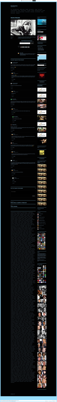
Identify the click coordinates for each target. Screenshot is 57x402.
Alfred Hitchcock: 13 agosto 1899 (40, 180)
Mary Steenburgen (13, 326)
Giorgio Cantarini (21, 272)
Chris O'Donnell (27, 241)
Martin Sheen (33, 324)
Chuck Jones (29, 244)
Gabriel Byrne (14, 268)
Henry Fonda (21, 278)
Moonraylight (20, 188)
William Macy (26, 380)
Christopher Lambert (13, 243)
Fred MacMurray (26, 267)
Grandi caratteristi (28, 274)
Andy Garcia (19, 219)
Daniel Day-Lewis (16, 249)
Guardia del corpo (22, 275)
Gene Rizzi (33, 269)
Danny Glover (27, 249)
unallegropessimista (15, 83)
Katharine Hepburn (19, 305)
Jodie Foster (33, 297)
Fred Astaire (19, 267)
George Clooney (21, 270)
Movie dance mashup (24, 333)
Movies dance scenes (29, 333)
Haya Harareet (19, 277)
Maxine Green (19, 328)
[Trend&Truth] (42, 280)
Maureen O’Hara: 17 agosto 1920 (40, 176)
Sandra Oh (22, 358)
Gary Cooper (28, 268)
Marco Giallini (12, 323)
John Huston (27, 299)
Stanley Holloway (27, 363)
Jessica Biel (28, 295)
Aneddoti (25, 219)
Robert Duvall (12, 352)
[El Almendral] (40, 278)
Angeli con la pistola (32, 219)
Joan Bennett (30, 296)
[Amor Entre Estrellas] (45, 273)
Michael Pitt (20, 330)
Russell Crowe (26, 356)
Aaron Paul (15, 213)
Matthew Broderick (19, 327)
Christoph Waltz (25, 244)
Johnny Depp (23, 300)
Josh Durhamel (12, 302)
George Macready (29, 270)
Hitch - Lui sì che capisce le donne (21, 279)
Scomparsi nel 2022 (27, 359)
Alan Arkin (34, 214)
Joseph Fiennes (33, 301)
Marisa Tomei (29, 323)
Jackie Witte (40, 215)
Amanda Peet (30, 217)
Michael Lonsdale (16, 330)
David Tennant (16, 251)
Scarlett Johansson (19, 359)
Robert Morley (22, 352)
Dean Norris (26, 251)
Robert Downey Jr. (32, 351)
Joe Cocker (12, 298)
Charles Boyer (22, 239)
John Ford (30, 298)
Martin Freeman (26, 324)
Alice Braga (29, 216)
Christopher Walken (22, 244)
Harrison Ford (25, 276)
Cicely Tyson (32, 244)
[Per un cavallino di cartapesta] (42, 270)
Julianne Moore (31, 302)
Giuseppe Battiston (29, 273)
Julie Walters (12, 304)
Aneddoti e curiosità (22, 9)
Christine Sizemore (19, 242)
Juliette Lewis (32, 303)
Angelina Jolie (12, 220)
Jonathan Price (21, 301)
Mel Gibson (33, 328)
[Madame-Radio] (43, 280)
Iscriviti (32, 43)
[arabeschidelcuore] (45, 266)
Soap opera (22, 362)
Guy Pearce (25, 275)
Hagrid (34, 275)
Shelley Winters (27, 360)
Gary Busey (26, 268)
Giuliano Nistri (25, 273)
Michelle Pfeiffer (23, 331)
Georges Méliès (19, 271)
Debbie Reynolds (29, 251)
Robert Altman (22, 351)
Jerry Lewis (23, 295)
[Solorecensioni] (45, 280)
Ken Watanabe (12, 307)
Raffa (14, 108)
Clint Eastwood (19, 246)
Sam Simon (33, 357)
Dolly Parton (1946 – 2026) (40, 47)
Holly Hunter (26, 279)
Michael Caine (25, 329)
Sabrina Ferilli (19, 357)
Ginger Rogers (16, 272)
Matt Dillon (12, 327)
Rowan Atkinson (16, 356)
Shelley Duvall (24, 360)
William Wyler (29, 380)
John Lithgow (16, 300)
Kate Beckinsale (31, 304)
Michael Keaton (12, 330)
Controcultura (15, 247)
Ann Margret (31, 222)
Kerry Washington (19, 307)
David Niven (29, 250)
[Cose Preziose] (40, 275)
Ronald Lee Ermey (16, 355)
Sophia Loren (24, 362)
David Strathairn (12, 251)
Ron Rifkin (20, 355)
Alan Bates (12, 215)
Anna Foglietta (30, 220)
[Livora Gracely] (40, 268)
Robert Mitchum (18, 352)
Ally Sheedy (25, 217)
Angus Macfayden (20, 220)
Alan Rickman (15, 215)
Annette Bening (25, 222)
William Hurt (23, 380)
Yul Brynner (25, 381)
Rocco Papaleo (19, 354)
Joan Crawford (33, 296)
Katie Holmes (33, 305)
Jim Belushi (18, 296)
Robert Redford (16, 353)
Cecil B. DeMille (12, 239)
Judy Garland (28, 302)
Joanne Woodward (19, 297)
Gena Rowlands (23, 269)
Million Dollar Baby (22, 332)
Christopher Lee (17, 243)
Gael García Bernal (22, 268)
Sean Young (18, 360)
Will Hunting (27, 379)
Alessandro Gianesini (15, 62)
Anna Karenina (12, 221)
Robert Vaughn (31, 353)
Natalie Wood (12, 335)
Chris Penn (30, 241)
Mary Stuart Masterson (17, 326)
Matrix (27, 326)
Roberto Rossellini (30, 352)
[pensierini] (38, 280)
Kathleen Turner (23, 305)
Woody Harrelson (21, 381)
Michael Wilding (12, 331)
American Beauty (19, 218)
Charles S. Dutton (12, 240)
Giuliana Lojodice (21, 273)
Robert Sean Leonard (20, 353)
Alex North (20, 216)
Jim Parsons (24, 296)
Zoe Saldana (30, 381)
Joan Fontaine (15, 297)
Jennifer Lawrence (12, 295)
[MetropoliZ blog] (40, 273)
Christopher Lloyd (21, 243)
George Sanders (12, 271)
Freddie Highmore (22, 267)
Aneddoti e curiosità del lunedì (41, 49)
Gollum (22, 274)
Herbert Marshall (31, 278)
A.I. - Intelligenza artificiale (30, 212)
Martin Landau (30, 324)
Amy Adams (23, 218)
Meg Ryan (28, 328)
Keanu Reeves (15, 306)
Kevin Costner (25, 307)
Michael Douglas (29, 329)
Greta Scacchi (18, 275)
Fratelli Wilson (16, 267)
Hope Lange (29, 279)
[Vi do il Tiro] (38, 282)
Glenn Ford (15, 274)
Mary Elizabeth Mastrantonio (21, 325)
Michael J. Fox (32, 329)
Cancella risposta (35, 188)
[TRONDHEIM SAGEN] (38, 270)
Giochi (18, 272)
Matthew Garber (23, 327)
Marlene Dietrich (16, 324)
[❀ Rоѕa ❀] (43, 266)
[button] (39, 288)
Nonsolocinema (14, 5)
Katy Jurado (12, 306)
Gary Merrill (31, 268)
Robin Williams (12, 354)
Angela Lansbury (28, 219)
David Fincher (15, 250)
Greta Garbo (15, 275)
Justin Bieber (15, 304)
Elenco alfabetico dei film (16, 9)
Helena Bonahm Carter (32, 277)
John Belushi (18, 298)
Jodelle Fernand (27, 297)
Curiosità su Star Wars (17, 248)
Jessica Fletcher (31, 295)
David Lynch (23, 250)
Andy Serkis (22, 219)
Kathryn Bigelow (27, 305)
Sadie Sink (22, 357)
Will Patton (33, 380)
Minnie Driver (29, 332)
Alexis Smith (17, 216)
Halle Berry (16, 276)
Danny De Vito (23, 249)
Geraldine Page (22, 271)
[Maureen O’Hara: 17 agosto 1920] (41, 178)
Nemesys (13, 160)
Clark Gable (23, 245)
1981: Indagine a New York (18, 212)
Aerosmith (18, 214)
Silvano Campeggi (33, 361)
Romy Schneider (12, 355)
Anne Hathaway (15, 222)
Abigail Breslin (18, 213)
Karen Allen (18, 304)
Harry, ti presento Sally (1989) (40, 103)
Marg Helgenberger (16, 323)
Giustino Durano (33, 273)
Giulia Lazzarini (17, 273)
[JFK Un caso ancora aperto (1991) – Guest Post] (41, 112)
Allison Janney (15, 217)
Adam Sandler (26, 213)
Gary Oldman (12, 269)
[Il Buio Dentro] (40, 280)
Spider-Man (18, 363)
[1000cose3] (43, 270)
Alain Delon (28, 214)
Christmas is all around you (24, 242)
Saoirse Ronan (29, 358)
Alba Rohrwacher (21, 215)
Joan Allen (27, 296)
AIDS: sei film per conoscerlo (38, 10)
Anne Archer (25, 221)
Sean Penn (15, 360)
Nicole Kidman (32, 335)
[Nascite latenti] (38, 275)
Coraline (18, 247)
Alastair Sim (18, 215)
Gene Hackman (27, 269)
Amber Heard (16, 218)
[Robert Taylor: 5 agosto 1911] (41, 191)
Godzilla (20, 274)
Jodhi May (30, 297)
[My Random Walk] (43, 268)
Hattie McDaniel (15, 277)
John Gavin (12, 299)
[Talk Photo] (43, 273)
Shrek (14, 361)
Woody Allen (18, 381)
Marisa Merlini (26, 323)
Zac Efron (28, 381)
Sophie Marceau (28, 362)
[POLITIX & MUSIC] (45, 278)
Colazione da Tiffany (27, 246)
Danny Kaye (30, 249)
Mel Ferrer (30, 328)
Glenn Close (12, 274)
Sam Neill (30, 357)
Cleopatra (16, 246)
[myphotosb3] (45, 275)
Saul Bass (12, 359)
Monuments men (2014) (41, 225)
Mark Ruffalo (32, 323)
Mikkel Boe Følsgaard (13, 332)
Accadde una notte (22, 213)
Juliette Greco (29, 303)
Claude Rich (29, 245)
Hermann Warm (12, 279)
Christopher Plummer (13, 244)
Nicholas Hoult (23, 335)
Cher (34, 240)
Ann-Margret (23, 220)
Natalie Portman (33, 334)
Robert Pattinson (12, 353)
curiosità (30, 247)
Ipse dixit (19, 10)
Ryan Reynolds (15, 357)
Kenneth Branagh (28, 306)
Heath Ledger (25, 277)
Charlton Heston (28, 240)
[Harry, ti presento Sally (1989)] (41, 106)
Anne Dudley (12, 222)
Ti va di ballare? (28, 10)
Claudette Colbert (33, 245)
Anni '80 (28, 222)
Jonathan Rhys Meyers (26, 301)
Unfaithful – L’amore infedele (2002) (41, 137)
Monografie (26, 9)
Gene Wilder (15, 270)
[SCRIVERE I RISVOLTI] (43, 278)
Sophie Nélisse (31, 362)
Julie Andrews (18, 303)
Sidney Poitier (21, 361)
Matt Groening (15, 327)
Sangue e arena (25, 358)
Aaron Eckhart (12, 213)
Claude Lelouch (26, 245)
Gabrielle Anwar (18, 268)
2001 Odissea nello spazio (24, 212)
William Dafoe (12, 380)
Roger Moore (28, 354)
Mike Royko (33, 331)
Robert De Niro (28, 351)
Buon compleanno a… (31, 9)
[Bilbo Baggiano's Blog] (42, 277)
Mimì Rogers (25, 332)
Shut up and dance (18, 361)
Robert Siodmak (24, 353)
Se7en (32, 359)
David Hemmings (19, 250)
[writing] (40, 282)
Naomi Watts (24, 334)
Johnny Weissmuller (27, 300)
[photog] (40, 270)
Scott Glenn (30, 359)
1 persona (13, 104)
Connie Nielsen (12, 247)
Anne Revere (22, 222)
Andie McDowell (12, 219)
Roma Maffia (31, 354)
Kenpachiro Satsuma (33, 306)
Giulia (15, 273)
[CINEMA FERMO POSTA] (40, 277)
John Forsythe (33, 298)
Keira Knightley (18, 306)
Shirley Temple (12, 361)
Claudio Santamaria (13, 246)
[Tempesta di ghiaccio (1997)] (41, 129)
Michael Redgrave (23, 330)
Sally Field (25, 357)
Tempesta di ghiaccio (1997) (40, 126)
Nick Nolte (27, 335)
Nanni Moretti (21, 334)
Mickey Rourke (30, 331)
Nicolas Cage (29, 335)
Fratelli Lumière (12, 267)
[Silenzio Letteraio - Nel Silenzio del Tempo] (45, 277)
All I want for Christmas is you (20, 217)
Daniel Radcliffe (20, 249)
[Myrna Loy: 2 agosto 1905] (41, 195)
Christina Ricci (15, 242)
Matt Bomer (29, 326)
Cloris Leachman (23, 246)
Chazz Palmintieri (32, 240)
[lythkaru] (45, 268)
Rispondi (12, 70)
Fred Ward (33, 267)
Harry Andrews (28, 276)
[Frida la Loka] (42, 266)
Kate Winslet (15, 305)
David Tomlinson (19, 251)
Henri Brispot (18, 278)
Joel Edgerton (15, 298)
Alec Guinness (31, 215)
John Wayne (15, 301)
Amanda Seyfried (12, 218)
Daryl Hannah (12, 250)
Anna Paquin (19, 221)
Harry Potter (12, 277)
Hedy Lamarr (28, 277)
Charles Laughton (33, 239)
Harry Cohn (32, 276)
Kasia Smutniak (27, 304)
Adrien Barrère (12, 214)
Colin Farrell (31, 246)
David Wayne (23, 251)
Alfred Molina (26, 216)
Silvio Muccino (12, 362)
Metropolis (22, 329)
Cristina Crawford (27, 247)
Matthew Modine (32, 327)
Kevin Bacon (22, 307)
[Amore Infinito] (38, 268)
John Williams (18, 301)
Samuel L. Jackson (12, 358)
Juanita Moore (15, 302)
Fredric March (30, 267)
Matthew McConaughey (27, 327)
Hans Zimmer (22, 276)
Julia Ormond (12, 303)
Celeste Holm (18, 239)
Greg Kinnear (32, 274)
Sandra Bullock (16, 358)
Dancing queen (12, 249)
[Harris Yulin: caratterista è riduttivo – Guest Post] (41, 124)
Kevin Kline (29, 307)
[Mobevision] (42, 282)
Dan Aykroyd (28, 248)
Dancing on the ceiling (32, 248)
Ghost (29, 271)
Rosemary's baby (12, 356)
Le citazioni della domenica (14, 10)
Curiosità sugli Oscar (13, 248)
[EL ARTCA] (43, 275)
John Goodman (18, 299)
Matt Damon (32, 326)
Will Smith (12, 381)
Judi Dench (21, 302)
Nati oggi (36, 9)
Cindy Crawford (12, 245)
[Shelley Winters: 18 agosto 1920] (41, 174)
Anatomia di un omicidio (30, 218)
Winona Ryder (15, 381)
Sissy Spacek (19, 362)
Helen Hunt (12, 278)
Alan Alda (31, 214)
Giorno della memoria (26, 272)
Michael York (16, 331)
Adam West (29, 213)
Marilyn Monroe (22, 323)
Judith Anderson (24, 302)
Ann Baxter (22, 221)
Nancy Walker (17, 334)
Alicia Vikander (12, 217)
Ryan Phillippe (12, 357)
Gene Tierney (12, 270)
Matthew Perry (12, 328)
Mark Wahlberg (12, 324)
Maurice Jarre (15, 328)
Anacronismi (26, 218)
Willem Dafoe (24, 379)
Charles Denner (29, 239)
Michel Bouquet (19, 331)
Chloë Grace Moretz (19, 241)
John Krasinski (30, 299)
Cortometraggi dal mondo (22, 247)
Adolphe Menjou (32, 213)
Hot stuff (32, 279)
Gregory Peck (12, 275)
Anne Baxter (31, 221)
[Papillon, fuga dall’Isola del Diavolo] (42, 271)
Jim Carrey (21, 296)
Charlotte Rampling (24, 240)
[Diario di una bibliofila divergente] (45, 282)
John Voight (12, 301)
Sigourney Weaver (29, 361)
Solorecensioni (38, 70)
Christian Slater (12, 242)
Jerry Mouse (25, 295)
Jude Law (19, 302)
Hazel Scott (22, 277)
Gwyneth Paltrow (28, 275)
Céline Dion (21, 248)
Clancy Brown (20, 245)
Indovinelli (43, 10)
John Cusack (27, 298)
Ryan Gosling (32, 356)
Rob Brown (19, 351)
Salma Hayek (27, 357)
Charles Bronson (25, 239)
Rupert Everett (23, 356)
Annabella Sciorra (27, 220)
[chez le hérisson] (42, 268)
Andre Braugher (16, 219)
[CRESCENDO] (43, 282)
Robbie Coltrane (15, 351)
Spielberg (21, 363)
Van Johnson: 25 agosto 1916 (40, 163)
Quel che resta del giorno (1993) (40, 98)
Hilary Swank (16, 279)
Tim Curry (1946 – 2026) (40, 48)
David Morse (26, 250)
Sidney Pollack (25, 361)
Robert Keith (15, 352)
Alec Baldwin (28, 215)
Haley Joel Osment (13, 276)
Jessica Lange (12, 296)
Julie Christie (22, 303)
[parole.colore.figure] (43, 277)
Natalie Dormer (29, 334)
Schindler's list (23, 359)
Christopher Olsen (29, 243)
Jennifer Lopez (16, 295)
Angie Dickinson (15, 220)
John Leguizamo (12, 300)
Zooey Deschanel (12, 382)
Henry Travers (24, 278)
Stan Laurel (24, 363)
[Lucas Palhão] (38, 271)
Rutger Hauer (29, 356)
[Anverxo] (38, 273)
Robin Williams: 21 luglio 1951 (42, 220)
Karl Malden (24, 304)
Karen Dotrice (21, 304)
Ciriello (15, 245)
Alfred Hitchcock (22, 216)
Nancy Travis (14, 334)
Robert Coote (25, 351)
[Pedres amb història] (42, 273)
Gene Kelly (30, 269)
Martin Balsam (23, 324)
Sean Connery (12, 360)
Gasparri (17, 269)
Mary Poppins (30, 325)
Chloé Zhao (16, 241)
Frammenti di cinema (23, 10)
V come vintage (42, 158)
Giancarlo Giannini (32, 271)
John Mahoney (19, 300)
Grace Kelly (25, 274)
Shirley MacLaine (31, 360)
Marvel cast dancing (16, 325)
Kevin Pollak (31, 307)
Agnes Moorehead (22, 214)
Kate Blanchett (12, 305)
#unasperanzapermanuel (13, 212)
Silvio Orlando (15, 362)
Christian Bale (33, 241)
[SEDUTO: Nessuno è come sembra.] (45, 271)
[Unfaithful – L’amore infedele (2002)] (41, 141)
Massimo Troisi (21, 326)
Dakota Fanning (24, 248)
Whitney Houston (16, 379)
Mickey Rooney (26, 331)
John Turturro (33, 300)
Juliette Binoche (25, 303)
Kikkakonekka (14, 124)
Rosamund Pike (31, 355)
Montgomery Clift (16, 333)
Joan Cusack (12, 297)
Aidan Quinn (25, 214)
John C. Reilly (21, 298)
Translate (42, 32)
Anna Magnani (15, 221)
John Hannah (22, 299)
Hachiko (32, 275)
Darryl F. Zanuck (33, 249)
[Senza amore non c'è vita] (40, 266)
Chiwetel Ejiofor (12, 241)
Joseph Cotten (30, 301)
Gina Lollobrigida (12, 272)
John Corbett (24, 298)
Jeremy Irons (20, 295)
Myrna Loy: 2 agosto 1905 (40, 193)
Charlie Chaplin (16, 240)
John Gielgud (15, 299)
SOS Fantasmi (12, 363)
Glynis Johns (18, 274)
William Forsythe (16, 380)
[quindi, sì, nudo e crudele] (38, 277)
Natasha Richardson (16, 335)
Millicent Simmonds (18, 332)
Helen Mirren (15, 278)
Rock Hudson (22, 354)
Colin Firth (34, 246)
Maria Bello (20, 323)
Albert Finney (25, 215)
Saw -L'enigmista (15, 359)
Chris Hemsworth (23, 241)
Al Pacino (28, 217)
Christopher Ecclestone (30, 242)
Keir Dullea (22, 306)
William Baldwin (30, 379)
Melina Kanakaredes (13, 329)
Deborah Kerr (33, 251)
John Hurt (25, 299)
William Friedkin (19, 380)
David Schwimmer (32, 250)
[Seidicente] (42, 278)
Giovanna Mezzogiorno (31, 272)
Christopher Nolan (25, 243)
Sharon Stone (21, 360)
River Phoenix (12, 351)
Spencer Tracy (15, 363)
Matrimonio (24, 326)
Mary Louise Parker (27, 325)
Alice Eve (32, 216)
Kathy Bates (30, 305)
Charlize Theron (20, 240)
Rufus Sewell (19, 356)
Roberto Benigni (25, 352)
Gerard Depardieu (26, 271)
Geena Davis (20, 269)
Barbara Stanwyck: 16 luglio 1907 (40, 197)
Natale (26, 334)
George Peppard (33, 270)
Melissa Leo (16, 329)
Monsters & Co (12, 333)
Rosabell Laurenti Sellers (26, 355)
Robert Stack (28, 353)
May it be (25, 328)
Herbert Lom (27, 278)
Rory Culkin (22, 355)
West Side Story (12, 379)
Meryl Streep (19, 329)
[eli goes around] (42, 275)
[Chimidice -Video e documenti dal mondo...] (38, 266)
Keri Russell (15, 307)
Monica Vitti (32, 332)
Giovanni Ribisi (12, 273)
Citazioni (11, 38)
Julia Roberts (15, 303)
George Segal (16, 271)
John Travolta (30, 300)
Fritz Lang (12, 268)
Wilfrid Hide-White (20, 379)
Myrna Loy (12, 334)
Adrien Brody (15, 214)
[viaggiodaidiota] (43, 271)
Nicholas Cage (20, 335)
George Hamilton (25, 270)
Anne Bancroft (28, 221)
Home (11, 9)
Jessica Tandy (15, 296)
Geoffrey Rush (18, 270)
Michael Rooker (27, 330)
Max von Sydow (22, 328)
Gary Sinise (15, 269)
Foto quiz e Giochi (40, 9)
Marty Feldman (12, 325)
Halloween (19, 276)
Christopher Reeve (17, 244)
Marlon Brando (19, 324)
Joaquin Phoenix (23, 297)
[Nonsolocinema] (40, 271)
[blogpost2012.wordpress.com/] (45, 270)
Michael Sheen (30, 330)
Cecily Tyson (16, 239)
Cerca (38, 64)
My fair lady (33, 333)
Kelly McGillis (24, 306)
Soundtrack (32, 10)
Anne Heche (19, 222)
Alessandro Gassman (13, 216)
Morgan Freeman (20, 333)
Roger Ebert (25, 354)
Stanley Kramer (31, 363)
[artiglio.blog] (38, 278)
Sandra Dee (20, 358)
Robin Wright (15, 354)
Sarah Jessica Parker (33, 358)
